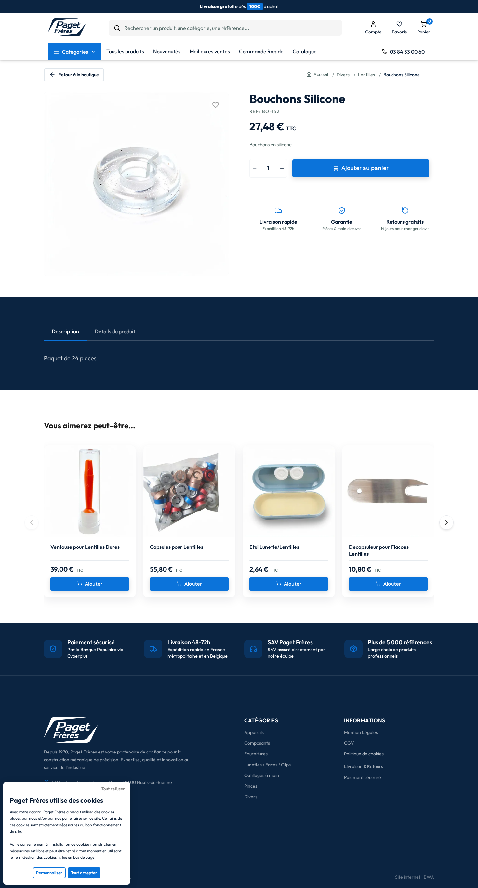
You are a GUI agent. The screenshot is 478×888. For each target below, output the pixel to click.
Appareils (254, 732)
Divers (250, 797)
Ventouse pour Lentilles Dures (85, 547)
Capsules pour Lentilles (176, 547)
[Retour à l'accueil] (67, 34)
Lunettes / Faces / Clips (267, 764)
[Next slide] (446, 522)
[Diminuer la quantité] (254, 168)
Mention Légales (361, 732)
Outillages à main (261, 775)
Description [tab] (65, 331)
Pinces (250, 786)
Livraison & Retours (363, 766)
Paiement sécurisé (362, 777)
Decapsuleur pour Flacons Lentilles (379, 550)
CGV (349, 743)
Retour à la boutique (78, 75)
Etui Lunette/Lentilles (274, 547)
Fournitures (256, 754)
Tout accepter (84, 872)
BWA (429, 877)
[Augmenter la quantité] (282, 168)
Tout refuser (113, 788)
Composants (257, 743)
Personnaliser (49, 872)
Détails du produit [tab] (115, 331)
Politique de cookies (364, 754)
